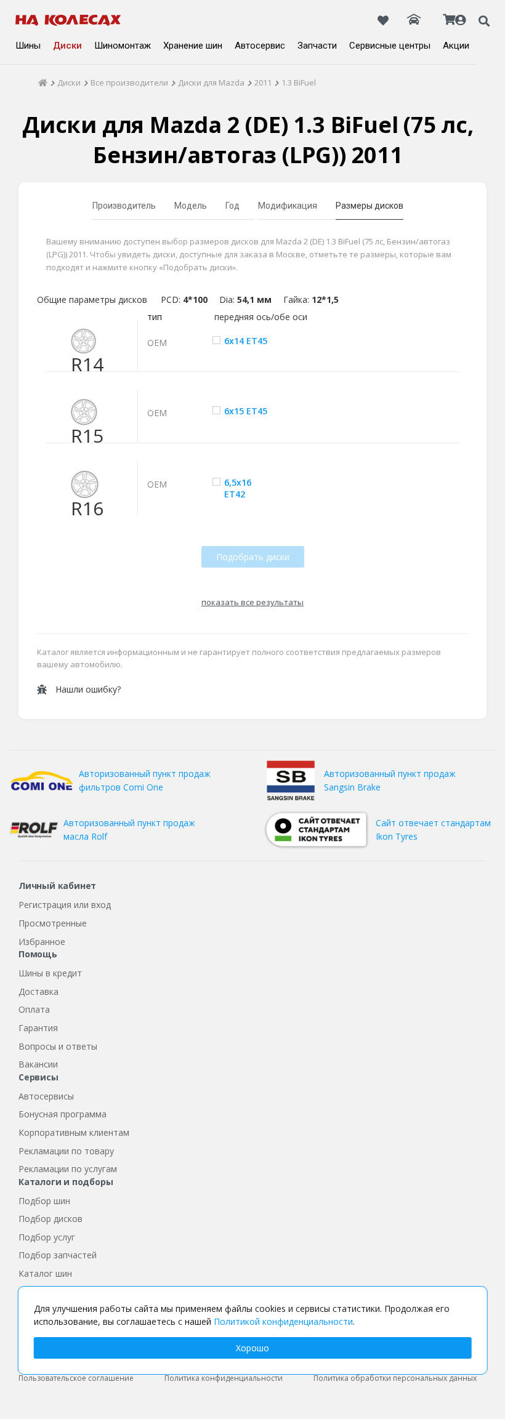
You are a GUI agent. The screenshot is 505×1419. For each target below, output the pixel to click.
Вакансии (38, 1064)
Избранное (41, 941)
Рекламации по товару (66, 1151)
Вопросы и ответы (57, 1046)
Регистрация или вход (64, 904)
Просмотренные (52, 923)
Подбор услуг (46, 1237)
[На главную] (68, 20)
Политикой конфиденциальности (283, 1321)
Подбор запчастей (57, 1255)
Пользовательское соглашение (76, 1378)
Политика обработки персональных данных (395, 1378)
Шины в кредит (50, 973)
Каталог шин (45, 1273)
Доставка (38, 991)
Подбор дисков (50, 1218)
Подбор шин (44, 1201)
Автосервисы (46, 1096)
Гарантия (38, 1028)
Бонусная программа (62, 1114)
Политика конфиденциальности (223, 1378)
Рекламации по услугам (67, 1169)
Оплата (34, 1009)
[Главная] (42, 82)
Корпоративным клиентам (73, 1132)
